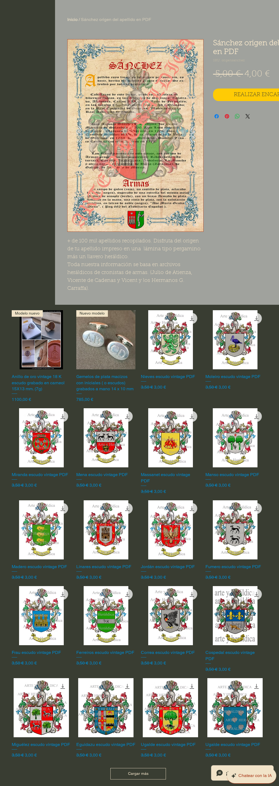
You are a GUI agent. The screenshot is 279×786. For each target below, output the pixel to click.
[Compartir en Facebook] (216, 116)
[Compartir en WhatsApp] (237, 116)
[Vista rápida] (170, 339)
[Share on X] (247, 116)
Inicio (72, 19)
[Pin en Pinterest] (227, 116)
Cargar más (138, 773)
